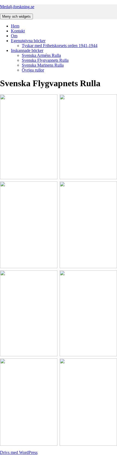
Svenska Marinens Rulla (43, 65)
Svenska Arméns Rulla (41, 55)
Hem (15, 26)
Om (14, 35)
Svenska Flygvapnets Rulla (45, 60)
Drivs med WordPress (19, 452)
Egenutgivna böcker (28, 40)
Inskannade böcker (27, 50)
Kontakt (18, 31)
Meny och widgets (16, 16)
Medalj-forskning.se (17, 6)
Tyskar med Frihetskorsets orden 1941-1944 (59, 45)
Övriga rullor (33, 70)
